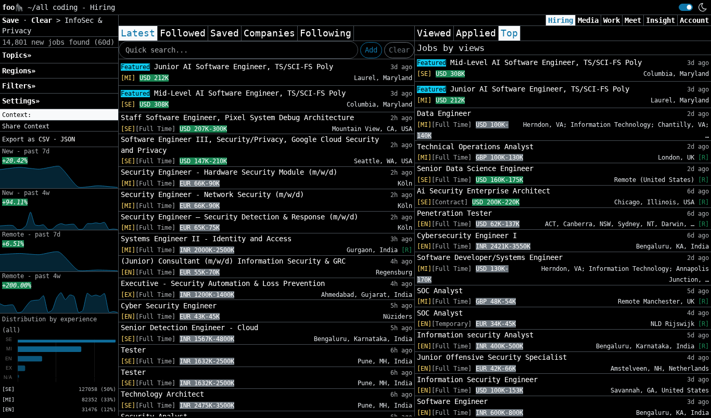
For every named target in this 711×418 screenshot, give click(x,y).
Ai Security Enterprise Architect (483, 191)
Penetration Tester (454, 213)
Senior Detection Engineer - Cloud (189, 327)
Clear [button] (43, 20)
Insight (660, 20)
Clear (399, 50)
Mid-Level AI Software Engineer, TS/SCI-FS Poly (233, 93)
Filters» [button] (18, 86)
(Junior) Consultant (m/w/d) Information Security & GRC (233, 261)
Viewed (434, 33)
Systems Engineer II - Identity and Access (206, 238)
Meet (633, 20)
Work (611, 20)
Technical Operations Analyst (475, 146)
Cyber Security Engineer (169, 306)
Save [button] (12, 20)
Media (588, 20)
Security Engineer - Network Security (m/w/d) (212, 194)
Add (371, 50)
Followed (183, 33)
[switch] (686, 7)
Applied (476, 33)
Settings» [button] (21, 101)
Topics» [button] (16, 55)
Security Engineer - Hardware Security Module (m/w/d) (229, 172)
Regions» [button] (18, 71)
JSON (67, 139)
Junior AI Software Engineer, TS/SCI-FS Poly (227, 66)
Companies (269, 33)
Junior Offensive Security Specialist (492, 357)
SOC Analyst (440, 290)
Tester (133, 350)
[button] (59, 115)
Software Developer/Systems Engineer (490, 257)
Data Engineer (444, 113)
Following (325, 33)
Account (694, 20)
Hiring (560, 20)
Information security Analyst (475, 335)
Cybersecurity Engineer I (467, 235)
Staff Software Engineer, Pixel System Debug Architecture (237, 117)
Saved (224, 33)
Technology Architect (162, 394)
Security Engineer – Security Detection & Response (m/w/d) (239, 217)
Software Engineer (452, 401)
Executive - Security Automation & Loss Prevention (223, 283)
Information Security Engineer (477, 379)
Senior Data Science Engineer (475, 168)
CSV (44, 139)
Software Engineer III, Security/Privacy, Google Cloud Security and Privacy (250, 144)
